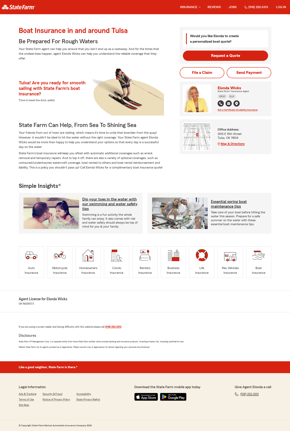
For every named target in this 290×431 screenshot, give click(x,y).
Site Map (24, 405)
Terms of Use (26, 399)
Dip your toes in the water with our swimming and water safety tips (110, 204)
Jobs (233, 7)
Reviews (214, 7)
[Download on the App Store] (146, 397)
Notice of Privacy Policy (56, 399)
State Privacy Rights (88, 399)
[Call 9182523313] (221, 103)
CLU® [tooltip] (231, 96)
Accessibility (83, 394)
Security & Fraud (52, 394)
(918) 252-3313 (258, 7)
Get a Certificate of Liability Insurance (238, 110)
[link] (18, 7)
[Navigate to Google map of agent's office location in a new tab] (236, 103)
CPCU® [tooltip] (222, 96)
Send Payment (249, 73)
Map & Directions (233, 143)
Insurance (188, 7)
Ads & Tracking (27, 394)
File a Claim (202, 73)
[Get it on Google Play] (173, 397)
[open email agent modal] (228, 104)
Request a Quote (225, 56)
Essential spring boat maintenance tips (229, 204)
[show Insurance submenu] (198, 7)
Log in (281, 7)
